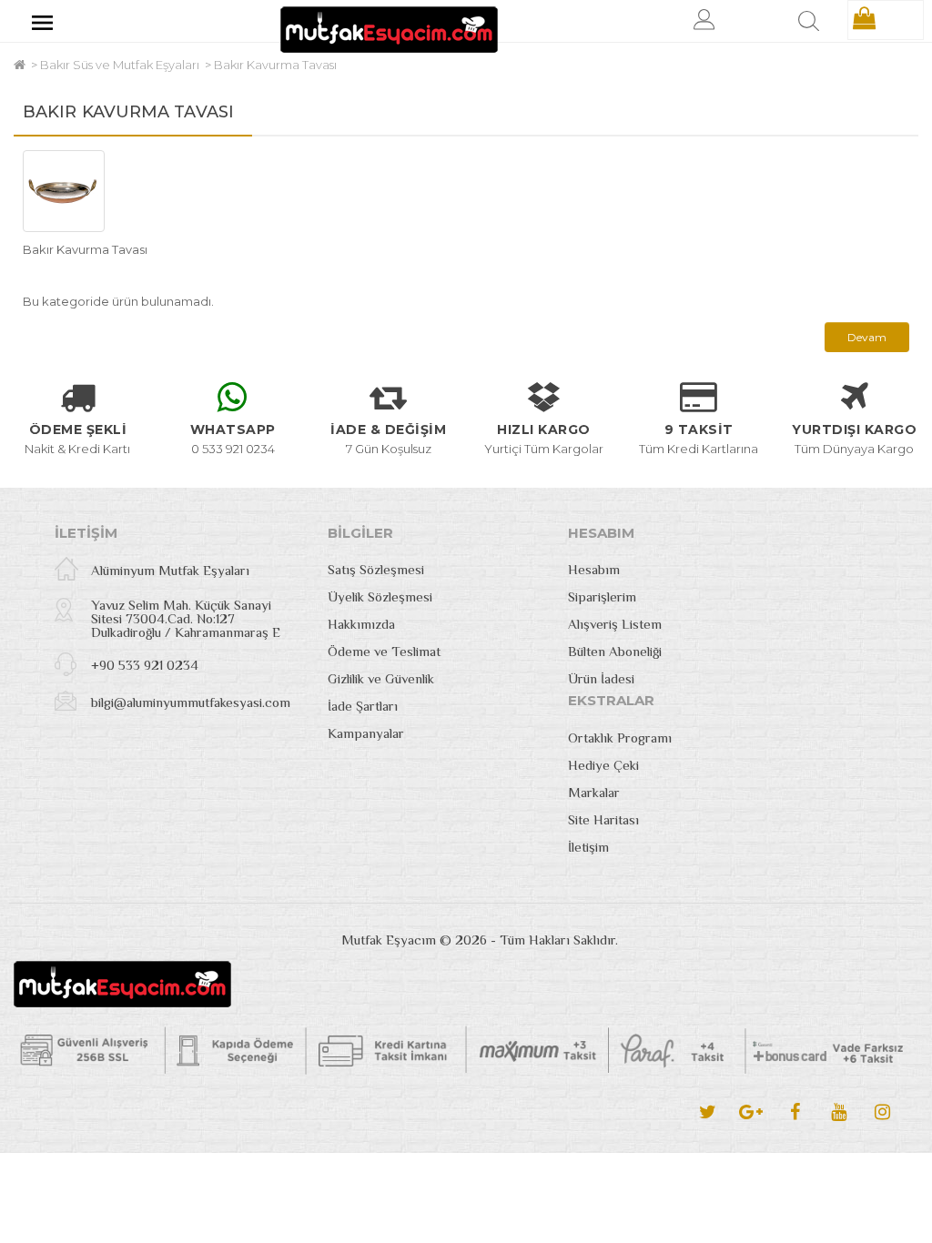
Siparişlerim (602, 596)
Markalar (594, 792)
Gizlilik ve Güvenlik (381, 678)
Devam (866, 337)
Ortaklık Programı (620, 737)
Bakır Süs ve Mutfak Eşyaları (119, 64)
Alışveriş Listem (615, 624)
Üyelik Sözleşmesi (380, 596)
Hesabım (594, 569)
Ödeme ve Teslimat (384, 651)
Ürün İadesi (601, 678)
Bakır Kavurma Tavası (275, 64)
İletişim (588, 846)
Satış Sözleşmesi (376, 569)
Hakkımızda (361, 624)
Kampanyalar (366, 733)
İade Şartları (363, 705)
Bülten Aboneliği (615, 651)
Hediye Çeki (603, 765)
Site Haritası (603, 819)
